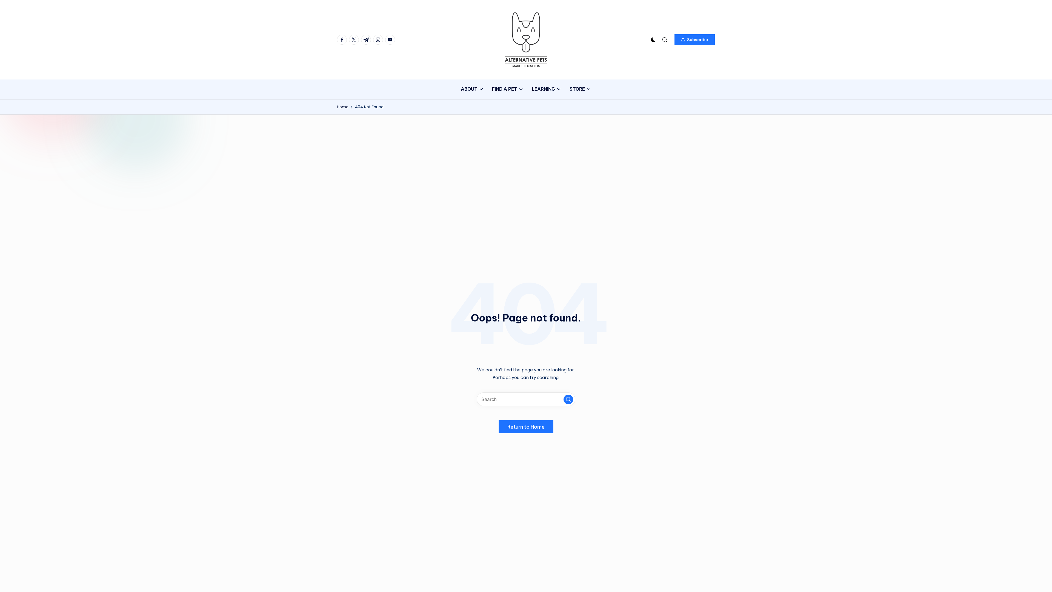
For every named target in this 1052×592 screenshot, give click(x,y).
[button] (694, 39)
